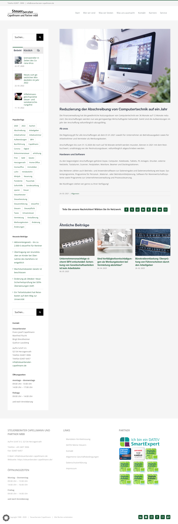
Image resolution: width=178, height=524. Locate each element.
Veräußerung (32, 217)
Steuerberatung (20, 199)
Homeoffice (19, 167)
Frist (16, 158)
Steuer (26, 190)
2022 (23, 126)
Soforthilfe (18, 185)
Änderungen (19, 227)
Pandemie (18, 181)
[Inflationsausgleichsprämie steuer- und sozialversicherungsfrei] (18, 94)
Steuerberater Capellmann (40, 517)
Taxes (16, 213)
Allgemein (75, 193)
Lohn (16, 172)
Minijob (17, 176)
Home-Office (34, 162)
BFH (32, 139)
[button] (62, 251)
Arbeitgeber (34, 130)
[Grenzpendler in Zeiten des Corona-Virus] (18, 58)
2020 (16, 126)
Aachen (32, 126)
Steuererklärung (20, 204)
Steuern (17, 208)
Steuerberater (20, 194)
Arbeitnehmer (20, 135)
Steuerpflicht (29, 208)
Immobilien (32, 167)
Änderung (36, 222)
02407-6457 (17, 450)
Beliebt (18, 50)
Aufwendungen (20, 139)
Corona (17, 149)
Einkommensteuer (21, 153)
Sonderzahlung (32, 185)
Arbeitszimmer (35, 135)
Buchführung (19, 144)
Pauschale (30, 181)
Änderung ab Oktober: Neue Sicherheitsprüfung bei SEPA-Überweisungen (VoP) (28, 282)
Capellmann (33, 144)
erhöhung (37, 153)
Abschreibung (19, 130)
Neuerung (28, 176)
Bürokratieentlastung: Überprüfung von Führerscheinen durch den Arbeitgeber (152, 261)
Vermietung (19, 217)
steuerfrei (35, 204)
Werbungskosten (21, 222)
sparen (17, 190)
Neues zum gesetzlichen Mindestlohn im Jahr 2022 (31, 78)
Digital (26, 149)
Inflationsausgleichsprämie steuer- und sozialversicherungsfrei (31, 99)
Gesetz (31, 158)
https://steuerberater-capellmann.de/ (34, 459)
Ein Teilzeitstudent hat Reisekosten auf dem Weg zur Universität (27, 296)
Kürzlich (28, 50)
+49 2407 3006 (22, 447)
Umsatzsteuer (28, 213)
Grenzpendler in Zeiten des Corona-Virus (31, 60)
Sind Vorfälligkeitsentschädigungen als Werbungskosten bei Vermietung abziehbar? (114, 261)
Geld (23, 158)
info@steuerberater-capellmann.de (40, 3)
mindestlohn (27, 172)
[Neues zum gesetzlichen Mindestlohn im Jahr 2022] (18, 75)
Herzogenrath (20, 162)
